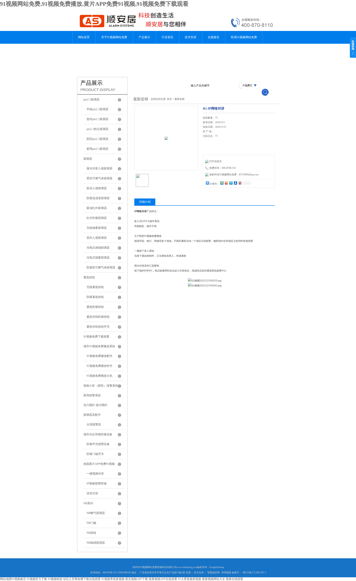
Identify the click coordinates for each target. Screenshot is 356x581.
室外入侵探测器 (97, 237)
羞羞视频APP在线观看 (163, 579)
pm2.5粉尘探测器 (97, 129)
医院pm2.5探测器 (97, 139)
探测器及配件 (92, 414)
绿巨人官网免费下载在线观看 (82, 579)
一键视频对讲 (95, 473)
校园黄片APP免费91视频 (99, 463)
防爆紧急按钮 (95, 297)
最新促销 (179, 99)
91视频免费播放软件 (99, 365)
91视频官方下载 (37, 579)
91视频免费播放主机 (99, 375)
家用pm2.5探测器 (97, 148)
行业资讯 (167, 37)
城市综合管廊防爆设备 (97, 434)
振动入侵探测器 (97, 188)
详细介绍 (145, 201)
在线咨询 (213, 195)
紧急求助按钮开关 (98, 326)
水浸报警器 (94, 424)
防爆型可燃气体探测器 (101, 267)
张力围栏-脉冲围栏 (95, 405)
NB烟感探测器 (96, 542)
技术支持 (190, 37)
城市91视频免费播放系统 (99, 346)
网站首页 (84, 37)
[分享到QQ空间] (221, 182)
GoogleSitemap (216, 567)
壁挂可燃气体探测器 (99, 178)
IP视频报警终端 (97, 483)
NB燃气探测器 (96, 513)
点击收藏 (234, 195)
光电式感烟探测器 (98, 247)
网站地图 (6, 579)
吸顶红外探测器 (97, 208)
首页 (169, 99)
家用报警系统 (92, 395)
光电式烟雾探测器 (98, 257)
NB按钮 (91, 532)
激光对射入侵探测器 (99, 168)
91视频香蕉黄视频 (112, 579)
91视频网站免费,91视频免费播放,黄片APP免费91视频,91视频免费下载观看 (94, 4)
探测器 (87, 158)
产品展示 (144, 37)
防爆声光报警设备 (98, 444)
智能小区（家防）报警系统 (100, 385)
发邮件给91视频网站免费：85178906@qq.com (233, 174)
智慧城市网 (213, 572)
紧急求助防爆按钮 (98, 316)
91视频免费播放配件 (99, 356)
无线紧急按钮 (95, 287)
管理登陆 (226, 572)
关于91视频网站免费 (114, 37)
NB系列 (88, 503)
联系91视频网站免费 (244, 37)
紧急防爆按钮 (95, 306)
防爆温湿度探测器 (98, 198)
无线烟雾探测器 (97, 227)
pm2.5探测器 (91, 99)
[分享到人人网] (235, 182)
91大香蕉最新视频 (189, 579)
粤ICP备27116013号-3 (254, 572)
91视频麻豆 (19, 579)
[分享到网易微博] (240, 182)
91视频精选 (55, 579)
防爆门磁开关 (95, 454)
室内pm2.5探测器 (97, 119)
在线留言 (213, 37)
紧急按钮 (89, 277)
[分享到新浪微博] (226, 182)
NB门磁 (91, 522)
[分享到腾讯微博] (230, 182)
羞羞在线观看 (234, 579)
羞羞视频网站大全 (213, 579)
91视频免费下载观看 (96, 336)
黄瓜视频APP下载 (136, 579)
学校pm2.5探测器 (97, 109)
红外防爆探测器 (97, 218)
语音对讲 (92, 493)
